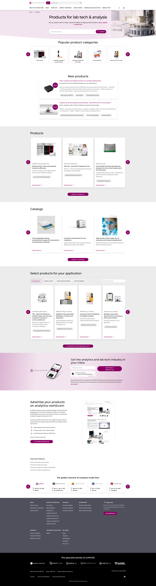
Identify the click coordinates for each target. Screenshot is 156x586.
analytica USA (50, 523)
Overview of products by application (40, 470)
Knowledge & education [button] (92, 8)
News (64, 533)
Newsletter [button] (106, 8)
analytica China (50, 513)
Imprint (32, 576)
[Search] (81, 3)
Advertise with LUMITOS (37, 571)
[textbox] (113, 281)
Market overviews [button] (66, 8)
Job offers (65, 541)
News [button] (47, 8)
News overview (34, 510)
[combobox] (113, 280)
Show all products (78, 194)
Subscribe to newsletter (109, 368)
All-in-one (65, 543)
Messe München (50, 508)
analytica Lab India (51, 516)
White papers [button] (78, 8)
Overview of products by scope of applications (43, 467)
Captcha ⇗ (91, 376)
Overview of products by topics (38, 465)
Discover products (68, 505)
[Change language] (124, 8)
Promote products (68, 508)
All (47, 3)
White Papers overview (85, 510)
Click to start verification (85, 374)
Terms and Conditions (43, 576)
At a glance (49, 505)
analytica (49, 510)
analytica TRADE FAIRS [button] (36, 8)
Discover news (34, 505)
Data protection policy (58, 576)
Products (65, 536)
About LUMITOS (50, 571)
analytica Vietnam (51, 518)
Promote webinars (35, 536)
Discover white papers (85, 505)
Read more (74, 384)
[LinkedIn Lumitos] (125, 576)
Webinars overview (35, 538)
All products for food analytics (78, 346)
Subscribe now (110, 513)
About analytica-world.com (65, 571)
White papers (66, 538)
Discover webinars (35, 533)
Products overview (68, 510)
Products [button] (54, 8)
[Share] (119, 8)
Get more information (41, 441)
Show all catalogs (78, 259)
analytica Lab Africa (52, 521)
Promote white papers (85, 508)
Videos (48, 533)
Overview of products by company (39, 462)
